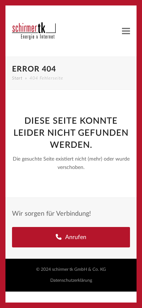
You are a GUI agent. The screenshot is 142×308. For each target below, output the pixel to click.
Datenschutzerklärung (71, 280)
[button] (126, 31)
